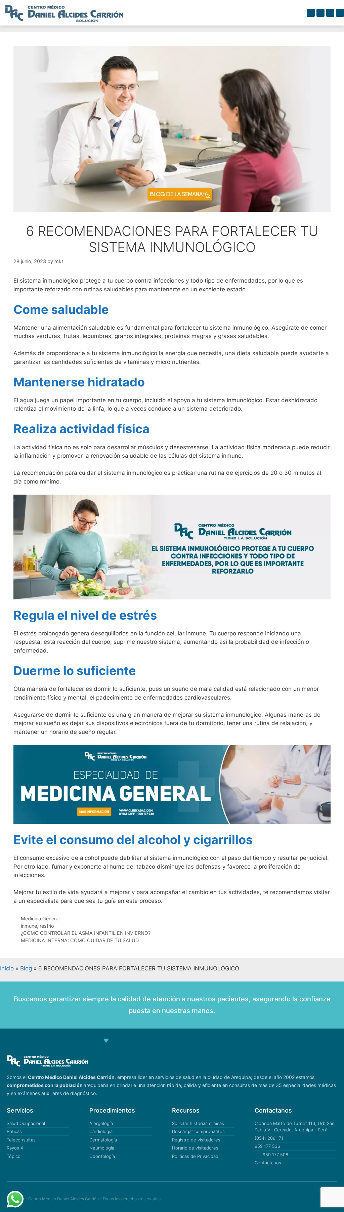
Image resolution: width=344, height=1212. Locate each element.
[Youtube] (340, 13)
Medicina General (40, 918)
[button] (286, 12)
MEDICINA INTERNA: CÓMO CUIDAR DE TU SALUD (80, 940)
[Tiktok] (320, 13)
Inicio (7, 968)
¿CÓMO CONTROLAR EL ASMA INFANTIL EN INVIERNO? (85, 933)
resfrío (47, 926)
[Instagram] (330, 13)
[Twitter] (292, 1199)
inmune (29, 926)
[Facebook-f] (311, 13)
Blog (26, 968)
